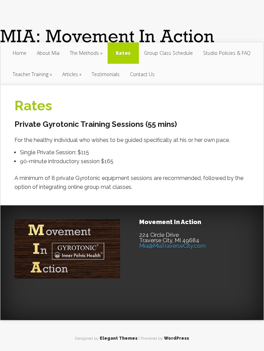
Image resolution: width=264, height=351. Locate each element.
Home (19, 53)
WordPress (176, 338)
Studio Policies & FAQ (227, 53)
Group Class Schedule (168, 53)
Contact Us (142, 74)
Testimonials (106, 74)
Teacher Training (30, 74)
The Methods (84, 53)
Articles (70, 74)
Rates (123, 53)
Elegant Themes (119, 338)
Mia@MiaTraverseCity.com (172, 246)
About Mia (48, 53)
